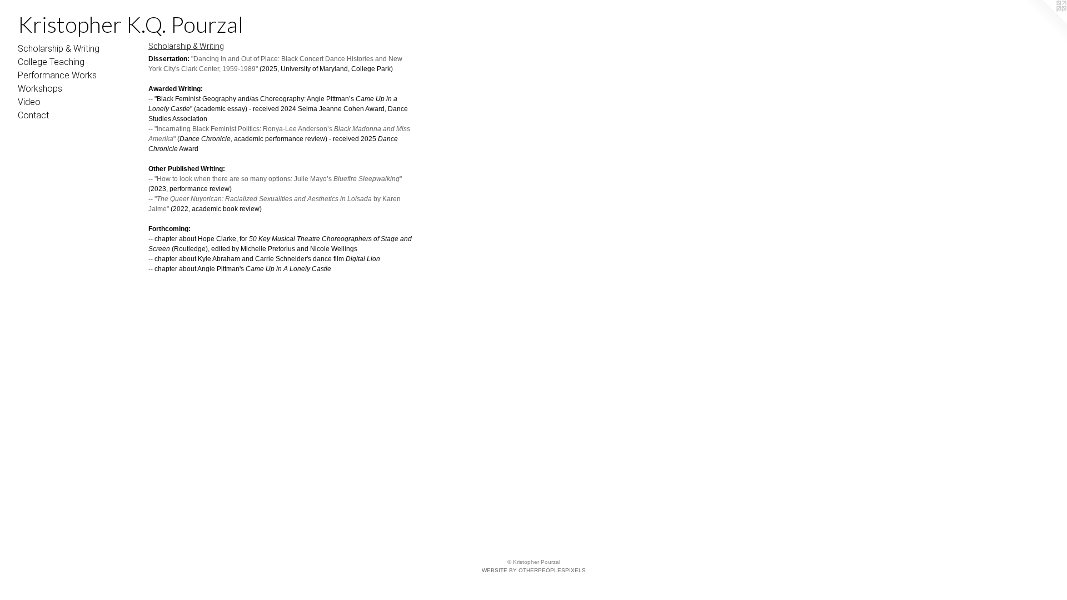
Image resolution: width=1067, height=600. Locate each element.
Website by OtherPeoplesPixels (534, 570)
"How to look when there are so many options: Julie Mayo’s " (278, 179)
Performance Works (57, 75)
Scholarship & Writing (58, 48)
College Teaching (51, 62)
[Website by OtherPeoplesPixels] (1045, 22)
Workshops (40, 88)
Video (29, 102)
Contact (33, 115)
